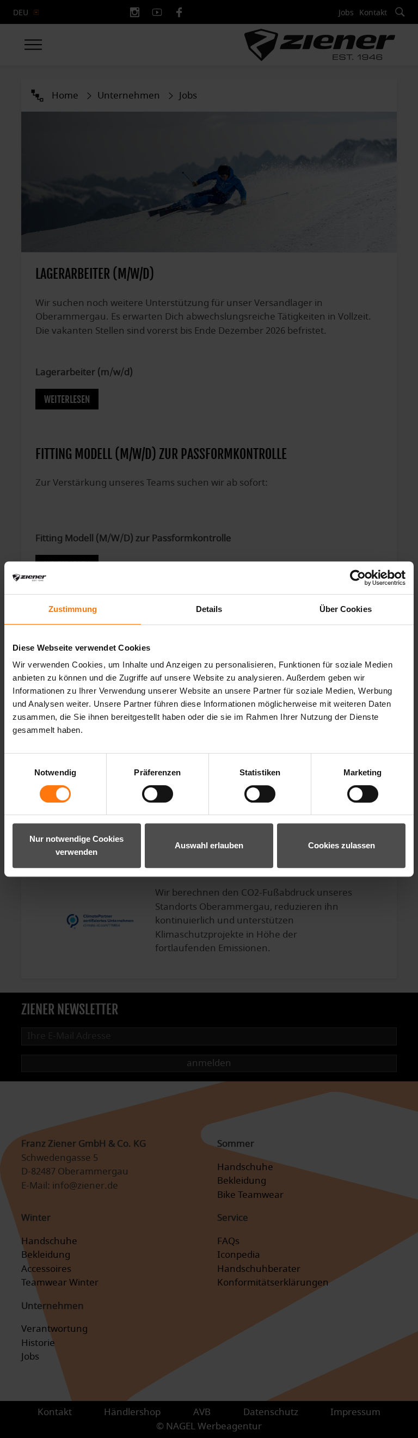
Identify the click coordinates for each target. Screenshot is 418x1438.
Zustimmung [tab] (72, 609)
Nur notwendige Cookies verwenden (76, 845)
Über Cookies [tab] (345, 609)
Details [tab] (209, 609)
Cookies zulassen (341, 845)
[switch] (157, 794)
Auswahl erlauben (209, 845)
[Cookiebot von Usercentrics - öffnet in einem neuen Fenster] (357, 578)
